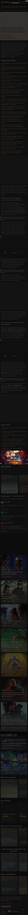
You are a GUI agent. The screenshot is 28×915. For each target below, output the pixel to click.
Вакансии (21, 897)
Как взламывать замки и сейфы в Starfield (14, 84)
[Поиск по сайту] (15, 2)
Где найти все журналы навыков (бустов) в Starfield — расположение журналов (11, 152)
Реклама (8, 897)
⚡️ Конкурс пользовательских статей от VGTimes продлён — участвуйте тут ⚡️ (14, 6)
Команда (16, 897)
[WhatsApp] (7, 467)
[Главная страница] (5, 2)
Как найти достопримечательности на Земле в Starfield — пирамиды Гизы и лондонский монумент (13, 138)
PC (2, 469)
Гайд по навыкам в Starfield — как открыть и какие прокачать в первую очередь (11, 121)
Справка (3, 897)
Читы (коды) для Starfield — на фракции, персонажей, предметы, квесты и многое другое (13, 68)
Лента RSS (3, 900)
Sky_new (6, 512)
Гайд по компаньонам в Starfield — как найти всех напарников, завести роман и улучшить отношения (13, 108)
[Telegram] (2, 467)
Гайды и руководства (9, 10)
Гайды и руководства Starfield (9, 470)
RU (8, 900)
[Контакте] (4, 467)
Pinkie (5, 501)
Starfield (9, 43)
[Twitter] (9, 467)
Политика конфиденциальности (13, 898)
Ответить (4, 509)
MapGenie (3, 206)
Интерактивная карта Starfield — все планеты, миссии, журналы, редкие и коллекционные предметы (12, 143)
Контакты (3, 898)
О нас (11, 897)
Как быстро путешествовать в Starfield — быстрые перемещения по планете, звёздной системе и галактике (13, 91)
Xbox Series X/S (8, 469)
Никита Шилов (6, 35)
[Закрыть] (26, 2)
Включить (3, 913)
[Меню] (22, 2)
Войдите (4, 498)
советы (15, 472)
